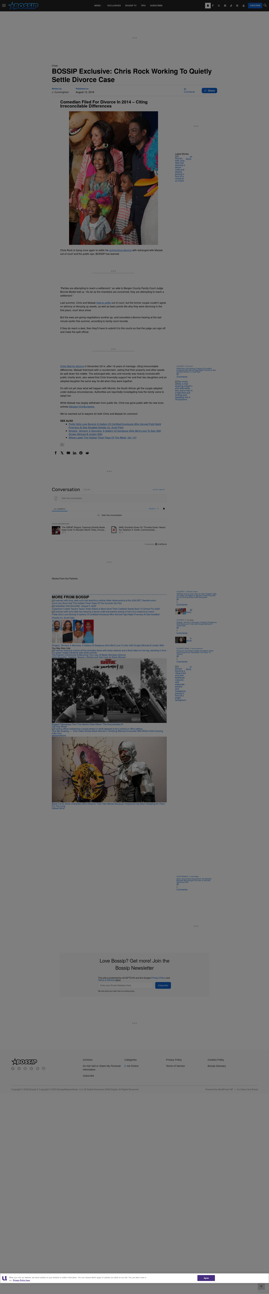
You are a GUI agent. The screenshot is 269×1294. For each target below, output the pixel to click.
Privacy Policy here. (21, 1280)
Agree (206, 1278)
